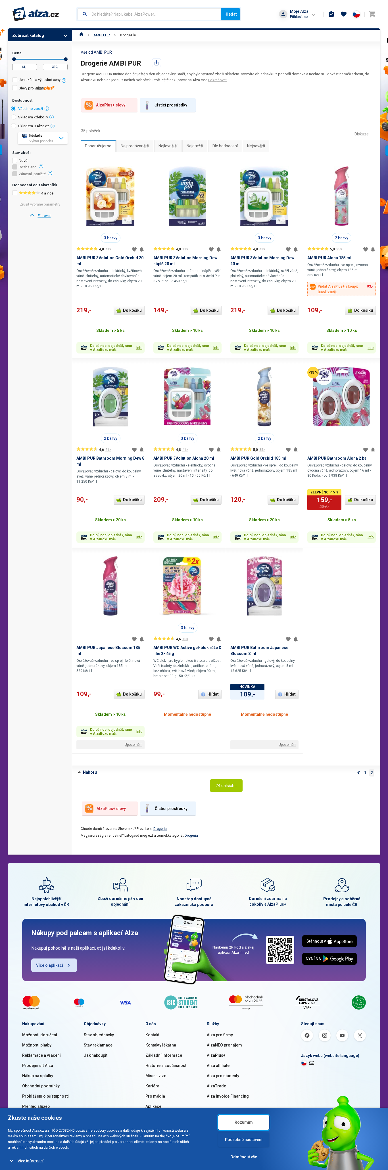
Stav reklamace (98, 1045)
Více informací (30, 1161)
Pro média (155, 1096)
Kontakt (152, 1035)
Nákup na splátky (37, 1075)
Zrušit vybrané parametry (40, 204)
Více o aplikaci (49, 965)
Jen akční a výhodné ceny (40, 80)
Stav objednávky (99, 1035)
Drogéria (160, 829)
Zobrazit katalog (28, 35)
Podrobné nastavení (243, 1139)
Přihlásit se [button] (299, 16)
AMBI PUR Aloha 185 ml (329, 258)
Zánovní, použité (32, 174)
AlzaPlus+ (216, 1055)
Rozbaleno (28, 167)
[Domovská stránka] (81, 35)
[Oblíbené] (343, 14)
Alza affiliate (218, 1065)
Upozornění (133, 745)
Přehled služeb (36, 1106)
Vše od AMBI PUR (96, 52)
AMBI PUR (101, 35)
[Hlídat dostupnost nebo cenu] (142, 249)
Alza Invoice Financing (228, 1096)
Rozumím (244, 1122)
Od (14, 59)
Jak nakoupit (95, 1055)
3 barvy (110, 238)
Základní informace (163, 1055)
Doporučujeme (98, 146)
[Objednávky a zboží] (331, 14)
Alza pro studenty (223, 1075)
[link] (40, 216)
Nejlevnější (167, 146)
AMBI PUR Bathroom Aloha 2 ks (336, 458)
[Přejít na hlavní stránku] (35, 14)
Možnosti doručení (39, 1035)
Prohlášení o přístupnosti (45, 1096)
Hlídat (213, 694)
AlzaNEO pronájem (224, 1045)
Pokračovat (217, 80)
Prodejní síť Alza (37, 1065)
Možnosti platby (36, 1045)
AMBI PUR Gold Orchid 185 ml (258, 458)
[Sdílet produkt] (156, 62)
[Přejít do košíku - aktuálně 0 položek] (372, 14)
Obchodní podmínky (41, 1086)
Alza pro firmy (220, 1035)
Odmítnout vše (243, 1157)
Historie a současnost (165, 1065)
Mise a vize (155, 1075)
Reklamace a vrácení (41, 1055)
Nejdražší (195, 146)
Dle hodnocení (225, 146)
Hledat (230, 14)
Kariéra (152, 1086)
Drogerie (128, 35)
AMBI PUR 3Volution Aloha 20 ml (183, 458)
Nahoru (90, 772)
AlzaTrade (216, 1086)
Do (66, 59)
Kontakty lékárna (160, 1045)
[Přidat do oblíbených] (134, 249)
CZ (311, 1062)
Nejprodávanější (135, 146)
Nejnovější (256, 146)
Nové (23, 161)
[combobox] (149, 14)
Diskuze (361, 134)
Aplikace (153, 1106)
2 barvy (341, 238)
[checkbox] (40, 80)
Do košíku (132, 310)
